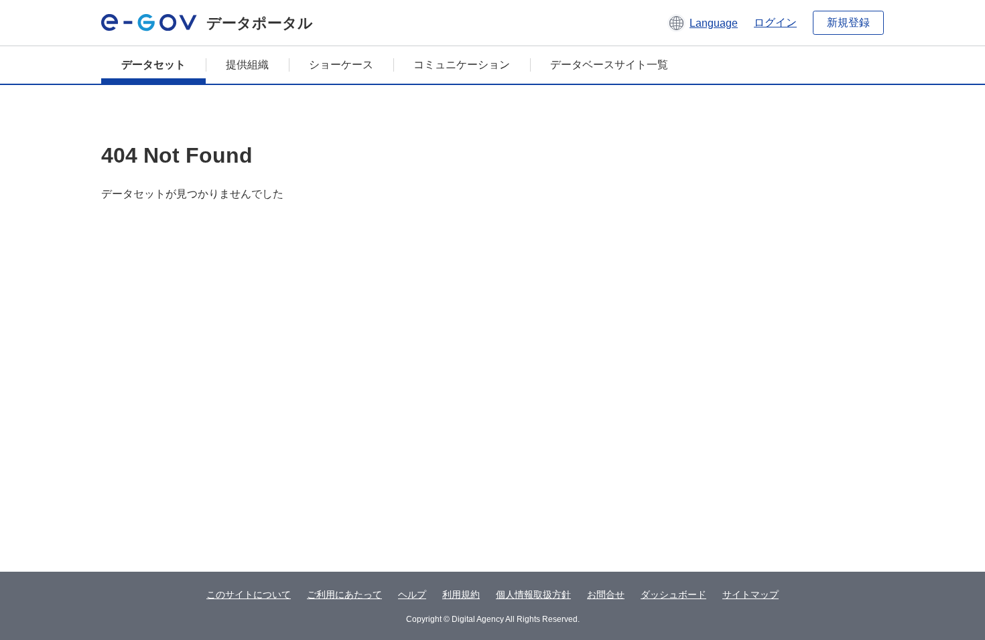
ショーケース (341, 64)
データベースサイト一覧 (609, 64)
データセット (153, 64)
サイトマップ (750, 594)
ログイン (775, 22)
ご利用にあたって (344, 594)
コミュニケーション (461, 64)
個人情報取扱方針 (533, 594)
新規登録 (848, 22)
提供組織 (247, 64)
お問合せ (606, 594)
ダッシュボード (673, 594)
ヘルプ (412, 594)
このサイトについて (248, 594)
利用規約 (461, 594)
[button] (702, 22)
